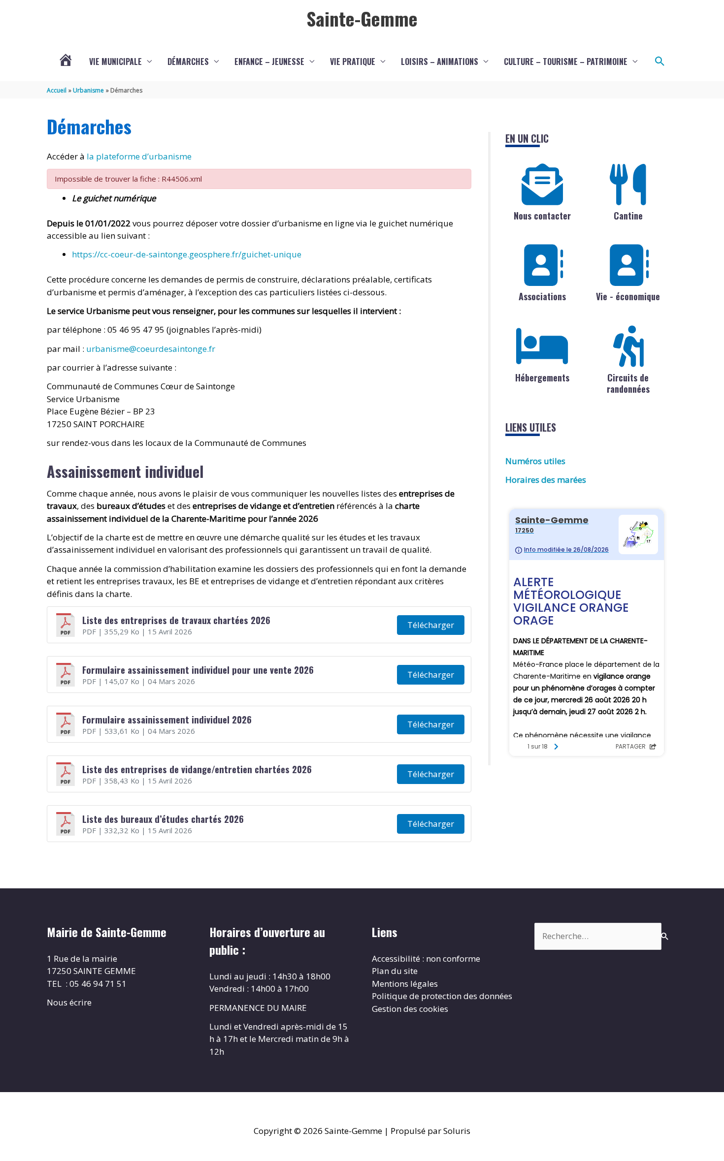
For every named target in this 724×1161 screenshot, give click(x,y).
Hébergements (542, 377)
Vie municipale (115, 61)
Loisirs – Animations (439, 61)
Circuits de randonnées (628, 383)
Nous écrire (69, 1002)
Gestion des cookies (410, 1008)
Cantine (628, 215)
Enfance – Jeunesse (269, 61)
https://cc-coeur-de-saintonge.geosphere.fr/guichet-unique (186, 254)
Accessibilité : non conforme (426, 958)
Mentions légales (405, 983)
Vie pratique (352, 61)
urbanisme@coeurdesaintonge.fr (150, 348)
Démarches (188, 61)
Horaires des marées (545, 479)
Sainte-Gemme (362, 18)
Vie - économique (628, 296)
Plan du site (395, 970)
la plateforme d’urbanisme (139, 156)
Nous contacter (542, 215)
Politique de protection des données (442, 996)
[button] (660, 61)
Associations (542, 296)
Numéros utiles (535, 461)
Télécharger (430, 624)
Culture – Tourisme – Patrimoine (565, 61)
